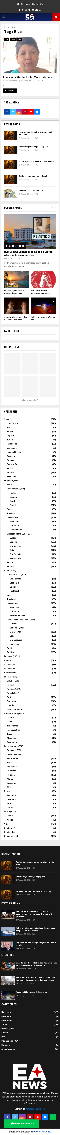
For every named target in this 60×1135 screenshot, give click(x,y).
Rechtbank (14, 591)
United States (16, 530)
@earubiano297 (30, 400)
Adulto (10, 820)
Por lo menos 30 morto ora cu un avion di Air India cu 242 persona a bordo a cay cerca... (36, 979)
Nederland (15, 644)
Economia (11, 701)
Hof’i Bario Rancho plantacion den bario (40, 292)
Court (12, 501)
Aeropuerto (12, 742)
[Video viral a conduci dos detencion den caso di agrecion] (16, 306)
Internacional (13, 444)
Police (10, 562)
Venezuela (12, 448)
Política (10, 472)
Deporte (10, 436)
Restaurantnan (13, 730)
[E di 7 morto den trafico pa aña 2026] (43, 306)
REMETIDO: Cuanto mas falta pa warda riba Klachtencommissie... (28, 253)
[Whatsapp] (53, 1117)
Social (10, 432)
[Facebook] (7, 1117)
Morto (19, 39)
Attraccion (11, 738)
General (10, 718)
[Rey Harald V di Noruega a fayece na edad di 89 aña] (8, 946)
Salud (9, 427)
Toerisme (11, 599)
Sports (10, 509)
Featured (8, 656)
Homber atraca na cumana (31, 190)
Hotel (9, 722)
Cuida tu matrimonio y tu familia (34, 176)
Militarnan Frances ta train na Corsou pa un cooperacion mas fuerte (35, 929)
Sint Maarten (15, 546)
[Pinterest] (30, 1117)
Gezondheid (15, 579)
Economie (14, 583)
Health (13, 493)
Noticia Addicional (15, 709)
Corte (9, 697)
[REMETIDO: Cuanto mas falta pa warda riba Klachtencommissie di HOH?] (30, 231)
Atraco (10, 803)
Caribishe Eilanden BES (17, 619)
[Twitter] (15, 1117)
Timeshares (12, 726)
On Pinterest (11, 347)
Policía (10, 468)
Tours (9, 734)
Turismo (11, 440)
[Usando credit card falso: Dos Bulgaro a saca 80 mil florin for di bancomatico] (8, 966)
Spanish (8, 419)
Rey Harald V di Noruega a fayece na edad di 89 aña (36, 944)
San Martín (12, 464)
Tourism (11, 513)
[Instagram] (22, 1117)
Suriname (11, 783)
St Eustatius (12, 476)
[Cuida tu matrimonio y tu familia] (10, 179)
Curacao (14, 538)
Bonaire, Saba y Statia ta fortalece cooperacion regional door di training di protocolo (34, 914)
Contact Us (37, 4)
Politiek (10, 652)
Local (7, 39)
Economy (14, 497)
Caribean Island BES (16, 534)
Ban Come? (9, 828)
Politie (10, 648)
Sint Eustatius (16, 554)
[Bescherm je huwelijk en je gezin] (10, 150)
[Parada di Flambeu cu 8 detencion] (8, 995)
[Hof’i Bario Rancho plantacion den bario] (43, 279)
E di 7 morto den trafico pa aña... (43, 318)
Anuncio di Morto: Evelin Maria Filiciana (27, 77)
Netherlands (15, 558)
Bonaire (10, 460)
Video (7, 824)
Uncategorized (11, 836)
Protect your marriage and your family (36, 161)
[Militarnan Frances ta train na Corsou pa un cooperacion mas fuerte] (8, 931)
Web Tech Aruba (43, 1131)
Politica (10, 689)
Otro (9, 787)
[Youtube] (37, 1117)
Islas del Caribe (14, 452)
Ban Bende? (9, 832)
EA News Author (11, 81)
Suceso (7, 791)
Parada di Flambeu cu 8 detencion (31, 992)
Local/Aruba (12, 423)
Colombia (14, 525)
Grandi (13, 39)
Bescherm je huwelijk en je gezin (33, 146)
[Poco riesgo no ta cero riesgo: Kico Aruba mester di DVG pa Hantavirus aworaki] (16, 279)
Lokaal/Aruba (13, 574)
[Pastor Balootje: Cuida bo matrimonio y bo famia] (10, 135)
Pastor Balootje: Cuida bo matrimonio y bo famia (36, 133)
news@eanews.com (35, 1109)
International (13, 517)
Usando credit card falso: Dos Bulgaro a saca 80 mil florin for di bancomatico (36, 964)
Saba (12, 550)
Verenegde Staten (18, 615)
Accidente (11, 795)
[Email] (45, 1117)
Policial (10, 685)
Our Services (23, 4)
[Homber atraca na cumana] (10, 193)
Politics (10, 566)
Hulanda (11, 775)
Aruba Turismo (11, 713)
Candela (11, 807)
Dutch (6, 570)
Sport (9, 595)
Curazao (11, 456)
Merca (10, 779)
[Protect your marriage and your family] (10, 164)
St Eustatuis (9, 664)
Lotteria (10, 705)
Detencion (11, 799)
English (7, 481)
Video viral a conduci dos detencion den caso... (15, 318)
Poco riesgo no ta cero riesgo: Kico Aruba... (14, 292)
